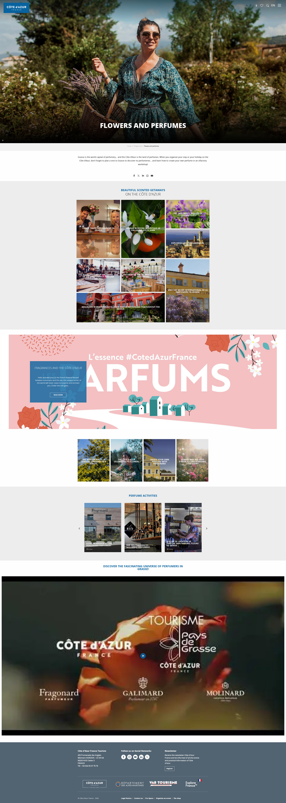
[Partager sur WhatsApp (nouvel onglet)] (147, 176)
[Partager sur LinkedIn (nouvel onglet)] (143, 176)
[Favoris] (262, 5)
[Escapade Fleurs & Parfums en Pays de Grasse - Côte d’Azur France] (143, 656)
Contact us (138, 798)
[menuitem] (16, 8)
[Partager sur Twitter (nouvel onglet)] (138, 176)
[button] (267, 5)
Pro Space (149, 798)
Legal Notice (126, 798)
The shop (177, 798)
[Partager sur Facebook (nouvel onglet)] (134, 176)
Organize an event (163, 798)
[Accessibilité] (256, 5)
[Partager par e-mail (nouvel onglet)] (152, 176)
